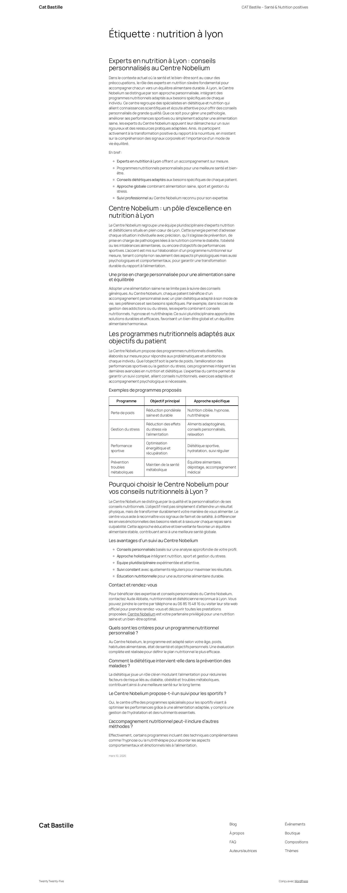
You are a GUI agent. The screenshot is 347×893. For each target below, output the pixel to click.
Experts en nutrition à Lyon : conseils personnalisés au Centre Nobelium (162, 64)
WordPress (301, 881)
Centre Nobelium (141, 614)
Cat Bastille (50, 7)
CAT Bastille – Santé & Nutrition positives (275, 7)
